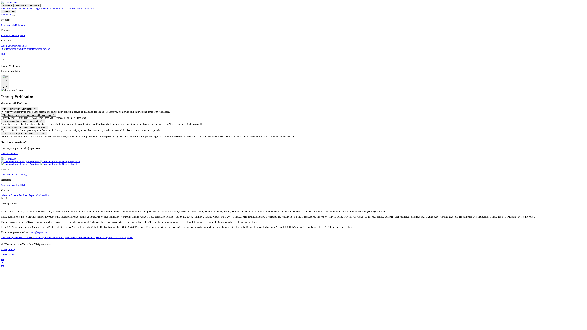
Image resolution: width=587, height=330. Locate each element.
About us (5, 45)
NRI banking (19, 25)
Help (22, 35)
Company (33, 6)
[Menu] (13, 15)
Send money (7, 25)
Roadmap (22, 45)
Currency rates (8, 35)
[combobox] (5, 82)
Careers (13, 45)
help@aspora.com (39, 232)
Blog (17, 35)
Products (6, 6)
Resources (19, 6)
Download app (8, 12)
